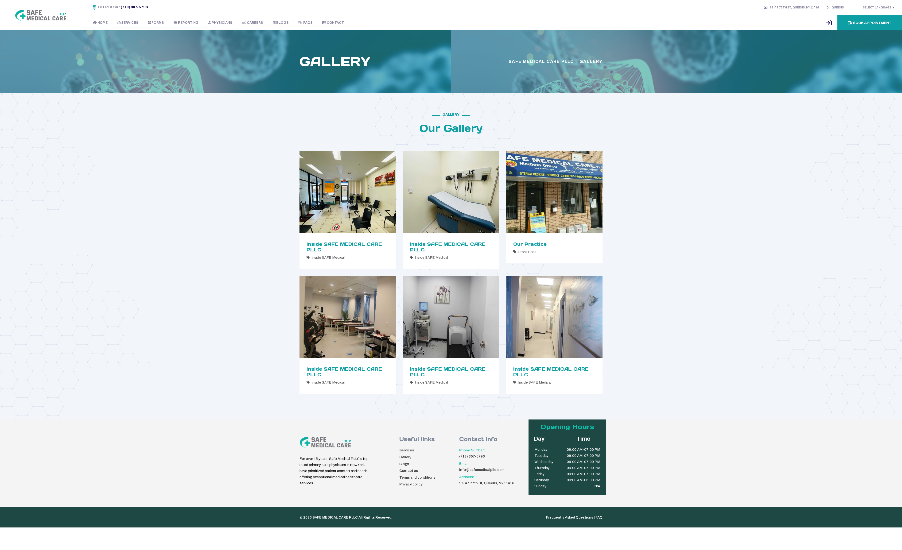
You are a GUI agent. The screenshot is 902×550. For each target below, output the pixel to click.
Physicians (221, 22)
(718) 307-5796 (134, 7)
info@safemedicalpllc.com (481, 470)
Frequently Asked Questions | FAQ (574, 517)
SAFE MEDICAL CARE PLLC (335, 517)
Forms (157, 22)
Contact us (408, 471)
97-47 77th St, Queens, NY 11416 (486, 483)
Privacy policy (411, 484)
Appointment (872, 23)
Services (129, 22)
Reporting (187, 22)
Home (102, 22)
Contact (335, 22)
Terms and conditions (417, 477)
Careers (254, 22)
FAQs (308, 22)
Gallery (591, 61)
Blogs (282, 22)
